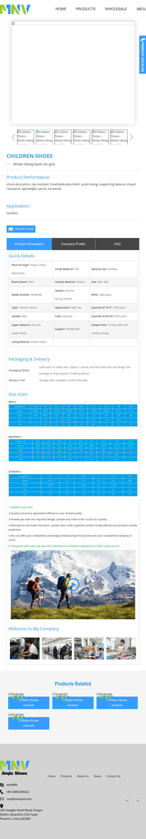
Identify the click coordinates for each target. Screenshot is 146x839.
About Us (83, 776)
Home (61, 9)
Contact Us (113, 776)
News (97, 776)
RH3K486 (117, 705)
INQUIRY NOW (24, 229)
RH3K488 (28, 705)
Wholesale (116, 9)
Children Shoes (29, 700)
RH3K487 (72, 705)
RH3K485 (28, 725)
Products (85, 9)
